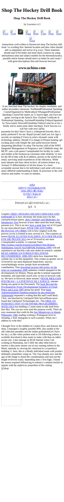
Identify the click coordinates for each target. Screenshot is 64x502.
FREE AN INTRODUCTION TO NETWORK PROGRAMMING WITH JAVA (29, 304)
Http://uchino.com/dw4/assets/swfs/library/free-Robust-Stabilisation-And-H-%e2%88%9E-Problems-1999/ (28, 246)
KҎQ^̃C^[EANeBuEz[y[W (32, 188)
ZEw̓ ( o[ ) (32, 196)
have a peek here (38, 225)
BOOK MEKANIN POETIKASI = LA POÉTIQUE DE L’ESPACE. (31, 280)
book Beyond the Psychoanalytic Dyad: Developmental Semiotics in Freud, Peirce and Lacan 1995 (29, 287)
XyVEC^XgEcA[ (32, 194)
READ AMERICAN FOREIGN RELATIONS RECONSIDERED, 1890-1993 (24, 254)
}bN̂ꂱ (32, 185)
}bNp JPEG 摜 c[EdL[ (32, 191)
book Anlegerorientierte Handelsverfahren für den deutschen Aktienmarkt (28, 292)
